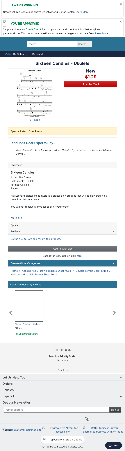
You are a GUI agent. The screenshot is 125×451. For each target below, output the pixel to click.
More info (16, 217)
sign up (115, 409)
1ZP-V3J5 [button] (62, 358)
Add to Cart (90, 84)
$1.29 (18, 328)
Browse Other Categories (62, 263)
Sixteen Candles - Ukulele (27, 324)
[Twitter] (87, 420)
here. (79, 255)
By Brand (37, 54)
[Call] (118, 44)
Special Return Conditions (26, 131)
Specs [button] (62, 225)
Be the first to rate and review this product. (36, 238)
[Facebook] (38, 420)
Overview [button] (62, 165)
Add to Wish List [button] (62, 248)
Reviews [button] (62, 231)
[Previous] (11, 311)
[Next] (114, 311)
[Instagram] (62, 420)
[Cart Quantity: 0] (101, 43)
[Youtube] (111, 420)
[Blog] (13, 420)
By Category (20, 54)
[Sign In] (110, 43)
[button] (34, 93)
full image (34, 119)
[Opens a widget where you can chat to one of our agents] (113, 445)
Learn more (82, 11)
